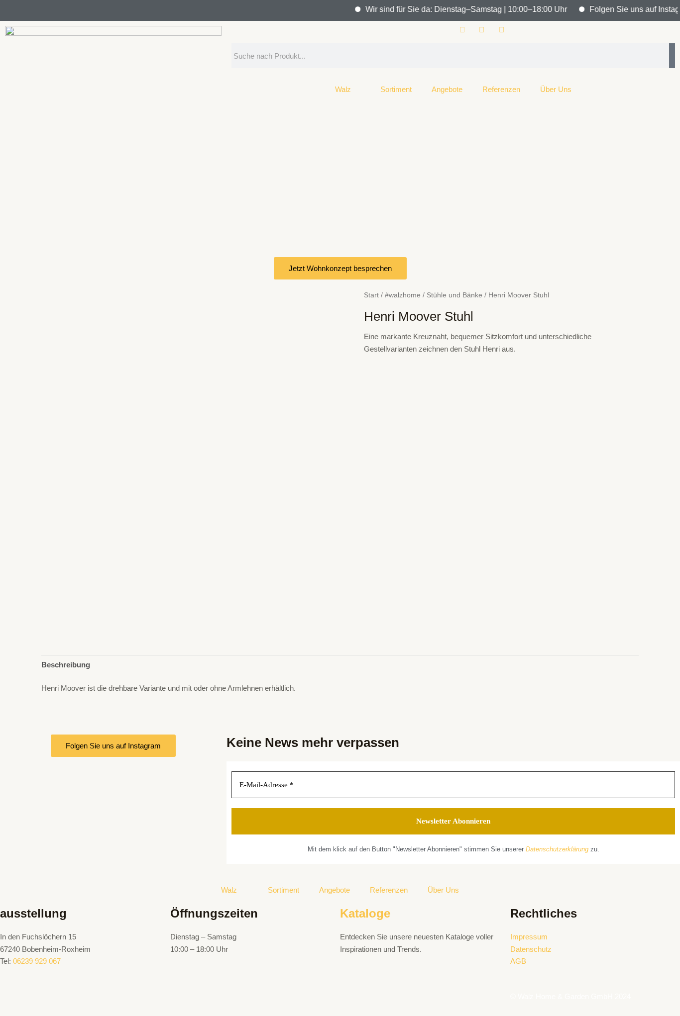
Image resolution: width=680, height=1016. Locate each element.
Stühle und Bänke (454, 295)
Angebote (447, 89)
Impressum (529, 936)
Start (371, 295)
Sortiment (396, 89)
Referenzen (501, 89)
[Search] (672, 55)
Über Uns (555, 89)
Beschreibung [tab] (65, 664)
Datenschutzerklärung (557, 849)
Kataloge (365, 913)
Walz (343, 89)
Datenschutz (531, 949)
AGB (518, 961)
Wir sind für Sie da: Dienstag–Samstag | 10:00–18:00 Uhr (456, 9)
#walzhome (403, 295)
